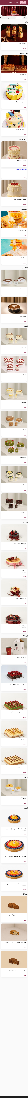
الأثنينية (19, 18)
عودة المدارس (10, 18)
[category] (14, 11)
